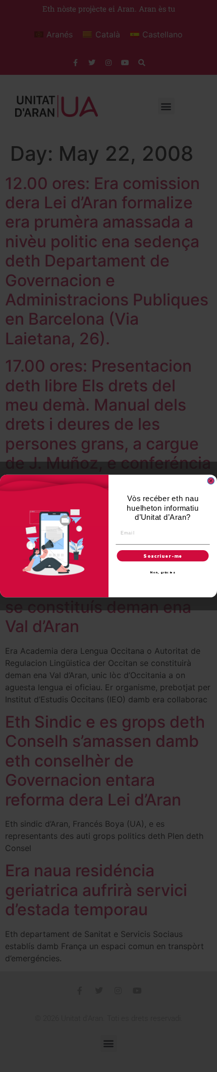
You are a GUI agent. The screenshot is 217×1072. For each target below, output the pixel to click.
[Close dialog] (210, 480)
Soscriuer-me (162, 555)
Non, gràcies (163, 572)
